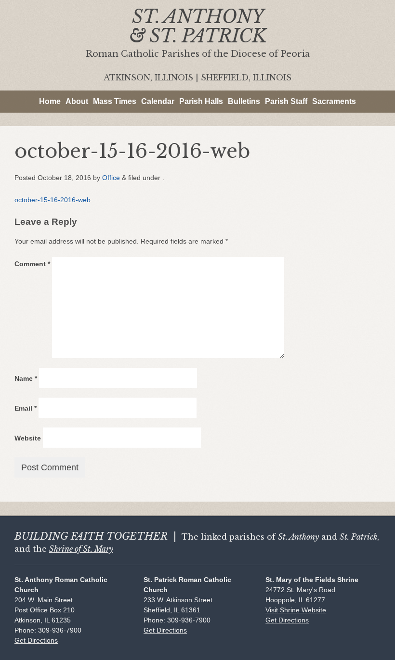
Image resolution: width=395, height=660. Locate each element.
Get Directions (36, 640)
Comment (32, 264)
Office (111, 177)
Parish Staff (286, 101)
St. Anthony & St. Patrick (197, 26)
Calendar (157, 101)
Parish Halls (201, 101)
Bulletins (244, 101)
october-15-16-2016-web (52, 200)
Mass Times (114, 101)
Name (25, 378)
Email (25, 408)
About (77, 101)
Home (50, 101)
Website (27, 438)
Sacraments (334, 101)
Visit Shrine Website (295, 610)
